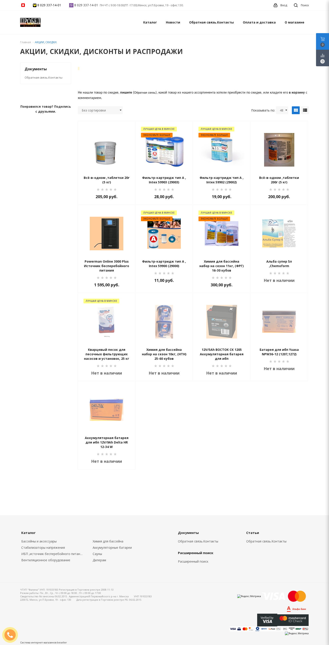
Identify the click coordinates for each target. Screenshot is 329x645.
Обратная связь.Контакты (211, 22)
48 (281, 110)
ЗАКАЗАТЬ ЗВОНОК (12, 634)
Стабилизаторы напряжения (43, 547)
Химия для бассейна (108, 541)
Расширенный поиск (193, 561)
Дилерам (99, 560)
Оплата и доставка (259, 22)
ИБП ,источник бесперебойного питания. (52, 554)
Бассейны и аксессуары (39, 541)
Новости (173, 22)
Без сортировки (94, 110)
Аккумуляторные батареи (112, 547)
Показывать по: (263, 110)
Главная (25, 42)
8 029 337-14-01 (49, 5)
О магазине (294, 22)
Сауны (97, 554)
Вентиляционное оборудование (45, 560)
